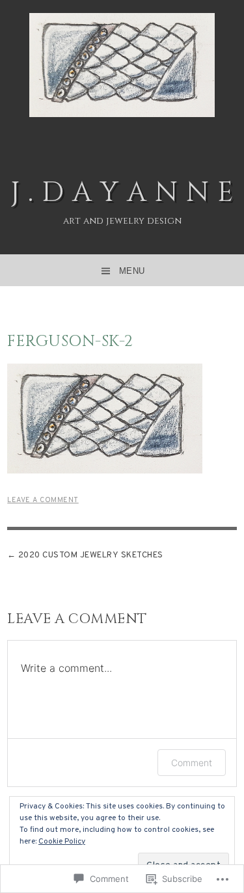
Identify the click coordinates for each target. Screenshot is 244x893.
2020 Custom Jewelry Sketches (90, 555)
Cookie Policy (61, 841)
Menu (132, 271)
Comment (191, 762)
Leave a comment (43, 500)
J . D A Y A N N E (122, 192)
